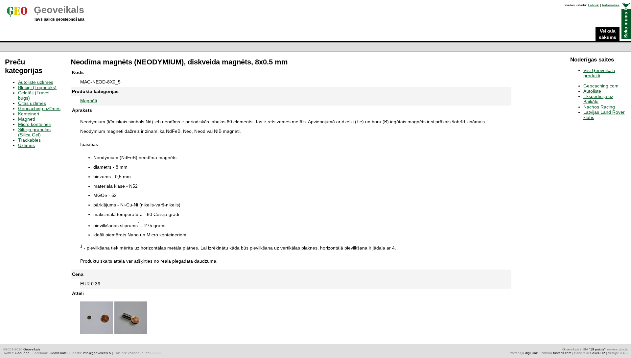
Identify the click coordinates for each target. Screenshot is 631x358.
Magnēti (88, 100)
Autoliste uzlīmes (35, 82)
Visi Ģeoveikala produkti (599, 73)
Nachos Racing (599, 106)
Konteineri (28, 113)
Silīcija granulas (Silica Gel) (34, 132)
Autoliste (592, 91)
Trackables (29, 140)
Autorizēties (610, 5)
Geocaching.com (601, 85)
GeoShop (22, 353)
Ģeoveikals (59, 10)
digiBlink (531, 353)
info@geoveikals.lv (97, 353)
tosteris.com (562, 353)
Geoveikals (58, 353)
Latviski (593, 5)
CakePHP (597, 353)
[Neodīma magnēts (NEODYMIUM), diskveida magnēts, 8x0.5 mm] (96, 334)
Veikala (607, 34)
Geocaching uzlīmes (39, 108)
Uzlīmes (26, 145)
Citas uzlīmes (32, 103)
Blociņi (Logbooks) (37, 87)
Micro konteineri (34, 124)
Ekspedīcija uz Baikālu (598, 99)
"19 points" (597, 349)
